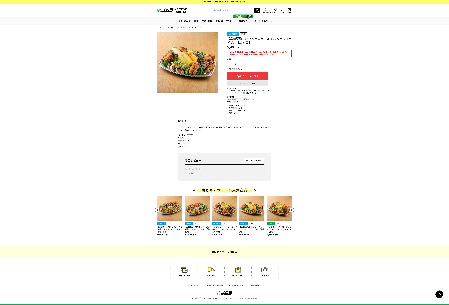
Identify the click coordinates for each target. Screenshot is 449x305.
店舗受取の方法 (234, 99)
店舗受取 (243, 21)
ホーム (160, 27)
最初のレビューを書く (254, 160)
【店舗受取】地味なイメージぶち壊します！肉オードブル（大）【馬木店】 (169, 229)
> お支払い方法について (236, 105)
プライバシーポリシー (206, 298)
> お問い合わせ (233, 113)
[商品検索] (257, 10)
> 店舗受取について (234, 108)
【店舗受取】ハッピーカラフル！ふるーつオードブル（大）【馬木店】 (224, 229)
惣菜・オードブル (223, 21)
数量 (229, 59)
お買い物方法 (195, 285)
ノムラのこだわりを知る (214, 285)
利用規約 (215, 298)
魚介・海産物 (185, 21)
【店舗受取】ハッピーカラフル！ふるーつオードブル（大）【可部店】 (279, 229)
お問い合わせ (254, 285)
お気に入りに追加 (248, 83)
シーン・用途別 (262, 21)
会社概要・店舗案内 (236, 285)
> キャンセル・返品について (237, 110)
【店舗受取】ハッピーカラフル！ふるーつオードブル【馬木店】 (251, 229)
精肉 (196, 21)
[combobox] (232, 10)
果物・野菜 (207, 21)
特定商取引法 (196, 298)
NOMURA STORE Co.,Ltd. (236, 298)
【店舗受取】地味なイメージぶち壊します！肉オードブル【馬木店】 (197, 229)
